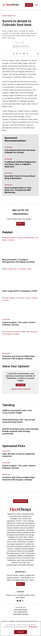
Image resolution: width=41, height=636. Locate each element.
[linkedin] (17, 53)
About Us (5, 621)
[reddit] (24, 53)
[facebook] (14, 53)
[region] (20, 628)
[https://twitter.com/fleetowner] (23, 601)
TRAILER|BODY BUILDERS (20, 614)
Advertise (12, 621)
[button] (3, 4)
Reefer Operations (8, 15)
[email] (27, 53)
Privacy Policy (33, 621)
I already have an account (21, 389)
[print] (38, 53)
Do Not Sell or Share (22, 621)
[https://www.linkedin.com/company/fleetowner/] (20, 601)
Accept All (20, 632)
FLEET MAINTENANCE (20, 609)
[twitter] (20, 53)
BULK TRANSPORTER (20, 612)
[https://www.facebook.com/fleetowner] (18, 601)
